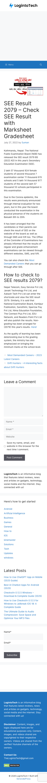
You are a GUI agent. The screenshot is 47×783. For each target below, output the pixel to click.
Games (7, 522)
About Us (9, 670)
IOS (6, 535)
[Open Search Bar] (40, 65)
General (8, 526)
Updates (8, 553)
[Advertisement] (23, 36)
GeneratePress (24, 779)
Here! (34, 327)
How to (7, 531)
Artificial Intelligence (14, 513)
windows (8, 557)
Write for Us (10, 683)
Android (8, 509)
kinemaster (10, 540)
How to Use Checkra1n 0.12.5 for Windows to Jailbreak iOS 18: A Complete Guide (21, 603)
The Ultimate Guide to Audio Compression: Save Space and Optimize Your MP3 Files (20, 614)
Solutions (9, 544)
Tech (6, 549)
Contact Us (10, 674)
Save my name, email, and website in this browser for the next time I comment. (23, 446)
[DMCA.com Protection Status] (12, 766)
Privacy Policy (11, 679)
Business (8, 517)
